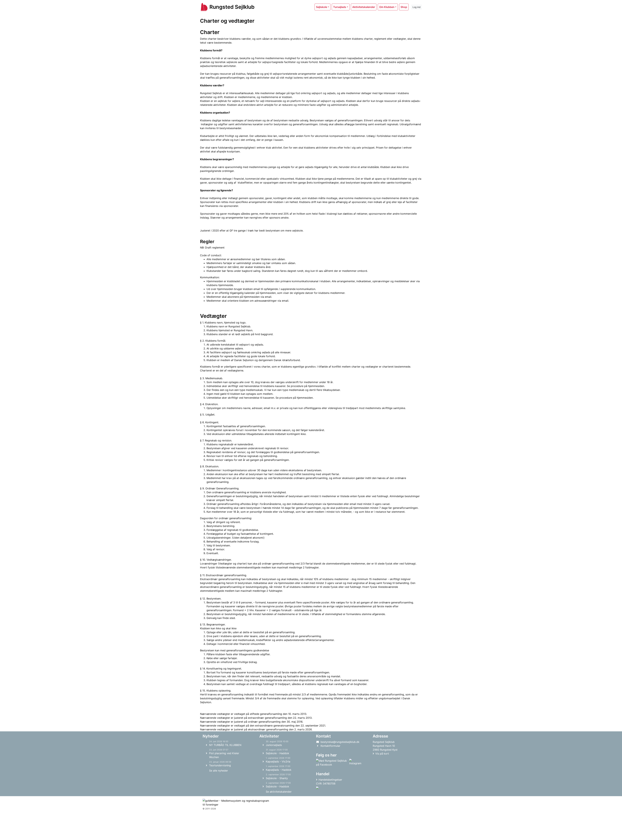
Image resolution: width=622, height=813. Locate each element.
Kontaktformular (330, 745)
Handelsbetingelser (330, 779)
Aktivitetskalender (363, 7)
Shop (404, 7)
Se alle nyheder (218, 770)
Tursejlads (339, 7)
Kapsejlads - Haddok (278, 769)
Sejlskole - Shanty (277, 778)
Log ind (416, 7)
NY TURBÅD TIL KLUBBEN (225, 745)
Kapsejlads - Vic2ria (278, 761)
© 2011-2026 (209, 808)
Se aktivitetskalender (279, 791)
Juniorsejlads (274, 745)
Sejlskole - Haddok (277, 753)
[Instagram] (355, 763)
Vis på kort (382, 753)
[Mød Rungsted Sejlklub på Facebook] (332, 763)
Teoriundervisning (220, 765)
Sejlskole (321, 7)
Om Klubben (386, 7)
